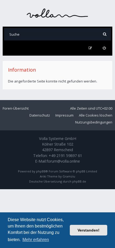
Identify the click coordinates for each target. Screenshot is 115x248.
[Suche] (104, 34)
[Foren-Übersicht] (57, 13)
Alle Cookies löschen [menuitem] (95, 115)
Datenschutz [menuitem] (39, 115)
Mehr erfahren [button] (35, 239)
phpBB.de (79, 181)
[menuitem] (104, 48)
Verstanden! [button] (88, 230)
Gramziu (69, 176)
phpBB (40, 171)
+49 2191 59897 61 (65, 155)
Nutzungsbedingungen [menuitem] (93, 122)
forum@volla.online (63, 161)
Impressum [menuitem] (64, 115)
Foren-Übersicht (16, 108)
